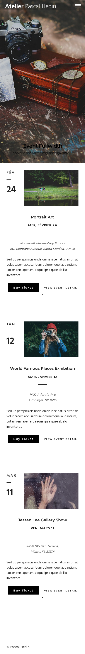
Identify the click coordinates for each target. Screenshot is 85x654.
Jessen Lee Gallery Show (42, 520)
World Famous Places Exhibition (42, 368)
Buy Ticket (23, 287)
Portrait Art (42, 217)
